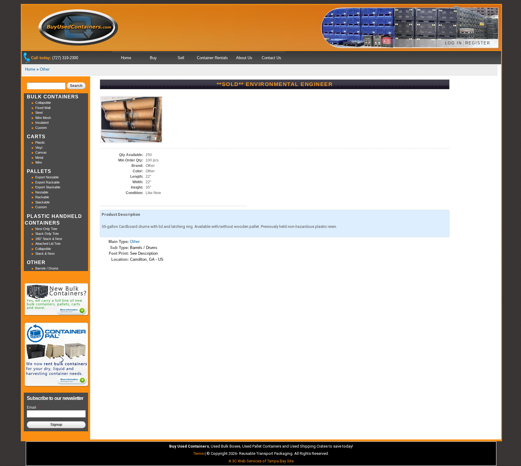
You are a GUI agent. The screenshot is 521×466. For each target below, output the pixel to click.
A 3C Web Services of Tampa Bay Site (261, 461)
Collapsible (43, 102)
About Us (244, 58)
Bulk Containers (53, 96)
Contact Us (271, 58)
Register (477, 43)
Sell (181, 58)
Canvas (41, 152)
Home (126, 58)
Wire (38, 162)
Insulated (42, 122)
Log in (453, 43)
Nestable (41, 192)
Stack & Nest (45, 253)
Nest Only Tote (46, 229)
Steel (39, 112)
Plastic (40, 142)
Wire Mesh (43, 118)
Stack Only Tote (47, 233)
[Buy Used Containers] (78, 43)
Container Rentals (212, 58)
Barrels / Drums (46, 268)
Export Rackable (47, 182)
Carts (36, 136)
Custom (41, 127)
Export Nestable (47, 177)
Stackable (42, 202)
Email (33, 407)
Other (44, 69)
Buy (153, 58)
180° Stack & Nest (48, 239)
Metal (39, 157)
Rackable (42, 197)
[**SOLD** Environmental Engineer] (131, 141)
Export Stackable (47, 187)
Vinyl (38, 147)
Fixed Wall (42, 108)
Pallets (39, 171)
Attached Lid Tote (48, 243)
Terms (198, 453)
